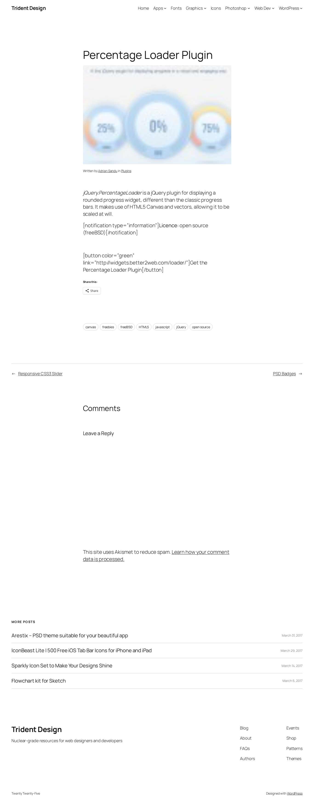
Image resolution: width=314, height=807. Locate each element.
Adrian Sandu (107, 171)
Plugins (126, 171)
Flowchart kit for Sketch (38, 681)
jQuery (181, 327)
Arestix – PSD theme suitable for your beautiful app (69, 635)
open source (201, 327)
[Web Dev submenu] (273, 8)
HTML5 (144, 327)
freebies (108, 327)
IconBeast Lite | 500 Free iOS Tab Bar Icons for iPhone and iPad (81, 650)
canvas (91, 327)
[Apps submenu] (165, 8)
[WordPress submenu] (301, 8)
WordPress (295, 793)
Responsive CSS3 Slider (40, 373)
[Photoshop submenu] (249, 8)
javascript (162, 327)
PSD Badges (284, 373)
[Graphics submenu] (205, 8)
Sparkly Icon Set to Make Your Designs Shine (61, 666)
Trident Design (28, 8)
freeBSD (126, 327)
